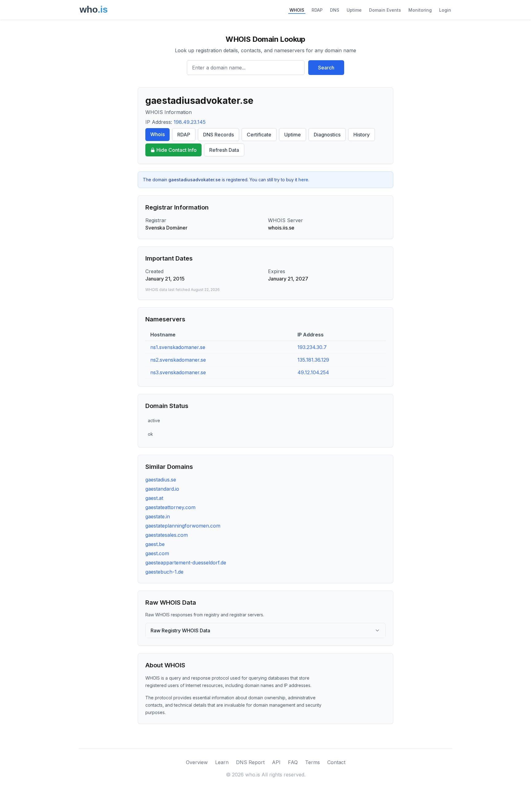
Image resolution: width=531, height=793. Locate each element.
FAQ (293, 762)
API (276, 762)
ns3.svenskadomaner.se (178, 372)
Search (326, 68)
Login (445, 10)
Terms (312, 762)
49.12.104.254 (313, 372)
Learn (222, 762)
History (361, 135)
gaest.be (155, 544)
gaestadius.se (160, 480)
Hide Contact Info (176, 150)
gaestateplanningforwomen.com (182, 526)
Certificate (259, 135)
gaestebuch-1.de (164, 572)
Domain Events (385, 10)
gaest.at (154, 498)
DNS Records (218, 135)
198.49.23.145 (190, 122)
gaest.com (157, 553)
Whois (157, 134)
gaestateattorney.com (170, 507)
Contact (336, 762)
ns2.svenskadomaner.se (178, 360)
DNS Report (250, 762)
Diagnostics (327, 135)
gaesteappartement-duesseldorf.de (185, 562)
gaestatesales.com (166, 535)
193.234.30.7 (312, 347)
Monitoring (420, 10)
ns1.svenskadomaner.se (177, 347)
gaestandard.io (162, 489)
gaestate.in (157, 516)
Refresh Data (224, 150)
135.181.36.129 (313, 360)
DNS (334, 10)
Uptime (354, 10)
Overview (197, 762)
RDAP (317, 10)
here (303, 179)
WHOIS (296, 10)
